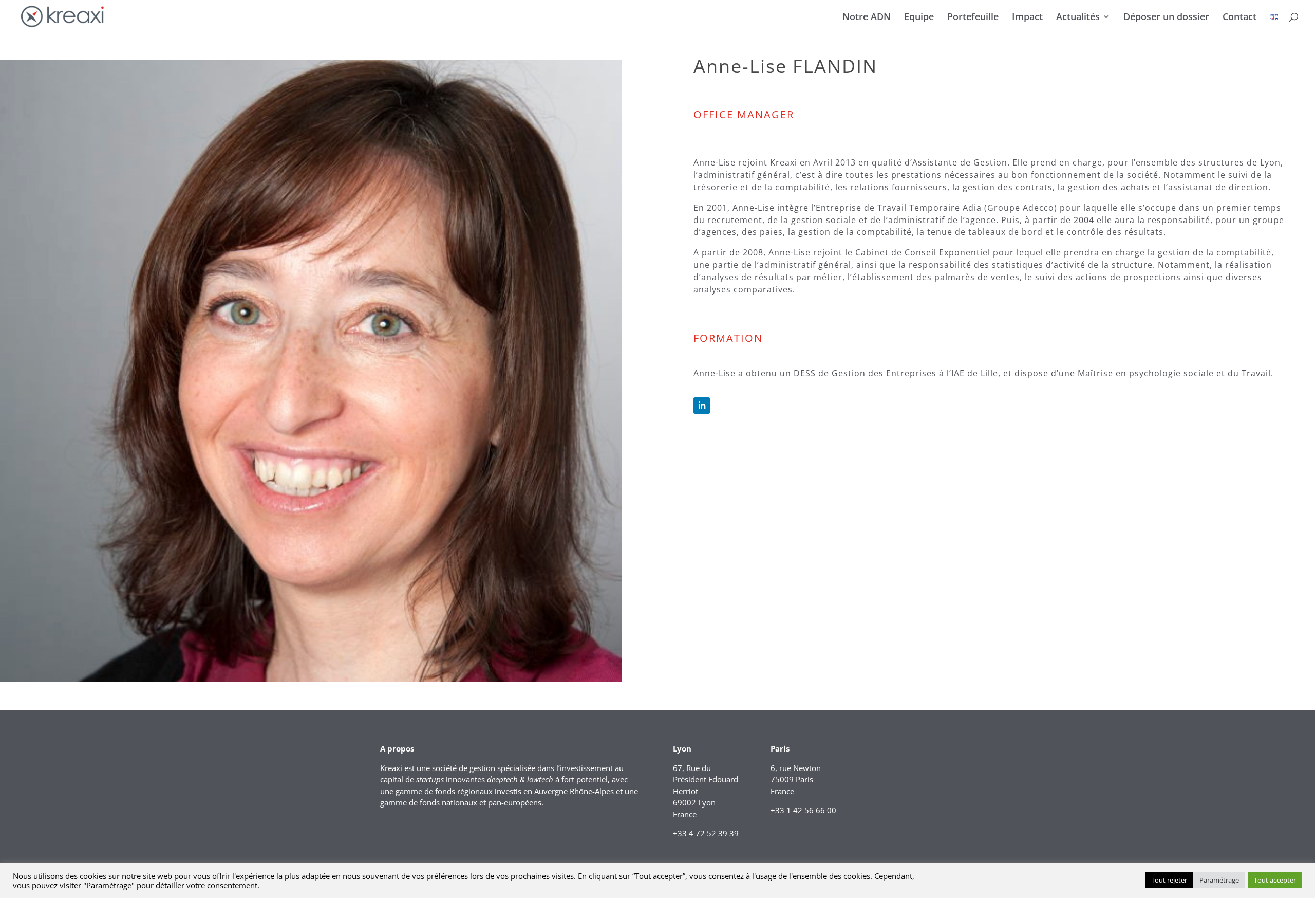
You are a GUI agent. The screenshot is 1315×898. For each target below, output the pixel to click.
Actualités (1078, 18)
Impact (1027, 18)
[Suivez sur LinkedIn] (701, 405)
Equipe (919, 18)
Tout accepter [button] (1275, 880)
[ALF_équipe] (311, 679)
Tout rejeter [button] (1169, 880)
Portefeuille (973, 18)
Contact (1239, 18)
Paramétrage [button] (1219, 880)
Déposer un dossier (1166, 18)
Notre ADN (866, 18)
